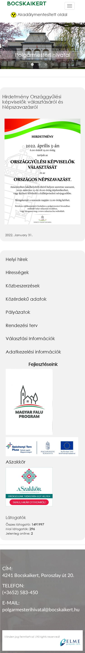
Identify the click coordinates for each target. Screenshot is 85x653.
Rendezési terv (22, 325)
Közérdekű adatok (26, 299)
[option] (42, 51)
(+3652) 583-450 (20, 592)
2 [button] (39, 64)
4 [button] (53, 64)
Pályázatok (18, 312)
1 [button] (32, 64)
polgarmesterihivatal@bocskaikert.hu (41, 609)
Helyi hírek (17, 259)
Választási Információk (30, 338)
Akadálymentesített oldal (41, 14)
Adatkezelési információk (33, 351)
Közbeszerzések (23, 285)
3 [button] (46, 64)
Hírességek (17, 272)
